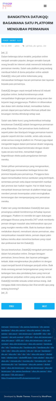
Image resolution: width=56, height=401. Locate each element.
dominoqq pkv (7, 364)
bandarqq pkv (16, 347)
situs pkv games (18, 330)
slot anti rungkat (16, 337)
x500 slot (29, 337)
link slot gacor (17, 374)
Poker (5, 40)
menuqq (4, 327)
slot (44, 46)
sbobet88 (37, 334)
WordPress (46, 396)
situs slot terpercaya (43, 337)
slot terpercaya (25, 334)
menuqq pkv (15, 361)
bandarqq (46, 351)
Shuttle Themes (23, 396)
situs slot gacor (7, 340)
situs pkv (12, 354)
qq (16, 364)
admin (17, 46)
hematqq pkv (40, 361)
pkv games (37, 46)
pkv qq (30, 351)
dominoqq (14, 327)
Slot (19, 40)
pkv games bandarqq (29, 327)
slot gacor (13, 334)
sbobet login (12, 357)
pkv (44, 334)
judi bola (29, 46)
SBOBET (13, 40)
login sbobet (38, 357)
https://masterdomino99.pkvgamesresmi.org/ (20, 378)
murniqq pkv (28, 361)
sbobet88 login (25, 357)
